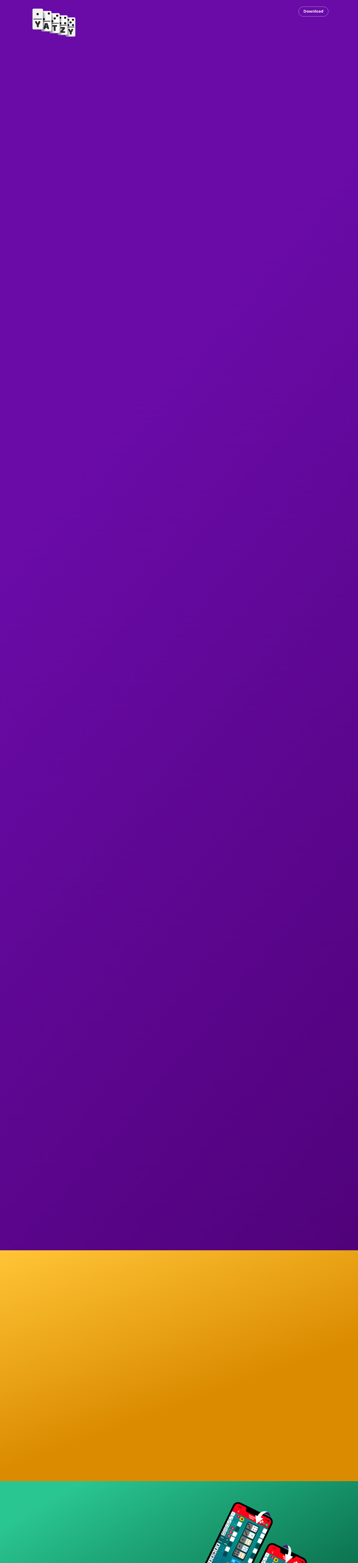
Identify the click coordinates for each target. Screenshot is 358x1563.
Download (313, 11)
